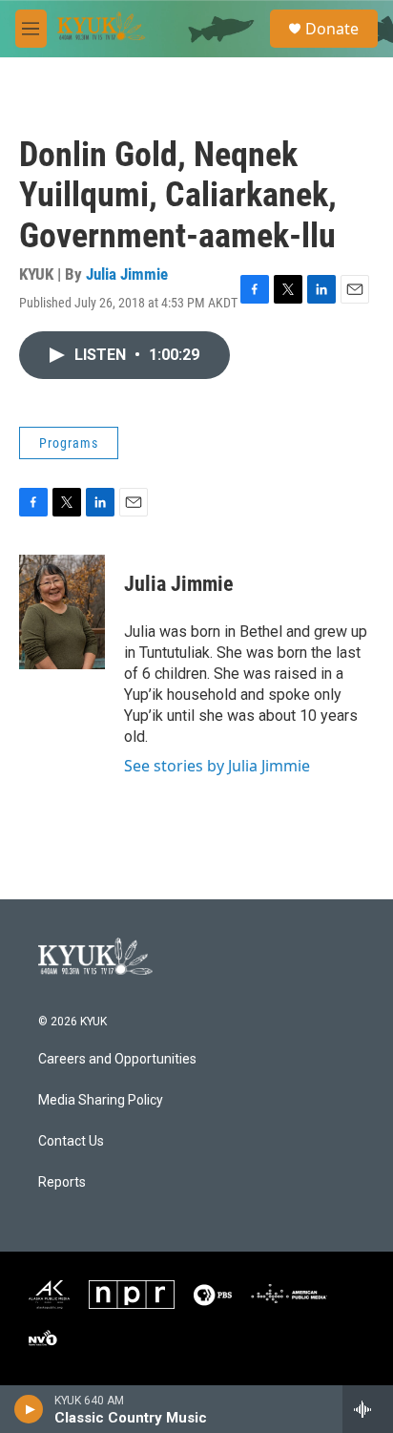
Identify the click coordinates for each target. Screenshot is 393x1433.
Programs (68, 443)
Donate (332, 28)
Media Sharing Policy (100, 1100)
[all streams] (367, 1409)
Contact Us (71, 1141)
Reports (62, 1182)
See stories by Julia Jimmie (217, 765)
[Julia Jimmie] (62, 612)
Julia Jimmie (127, 274)
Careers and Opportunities (117, 1059)
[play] (29, 1409)
